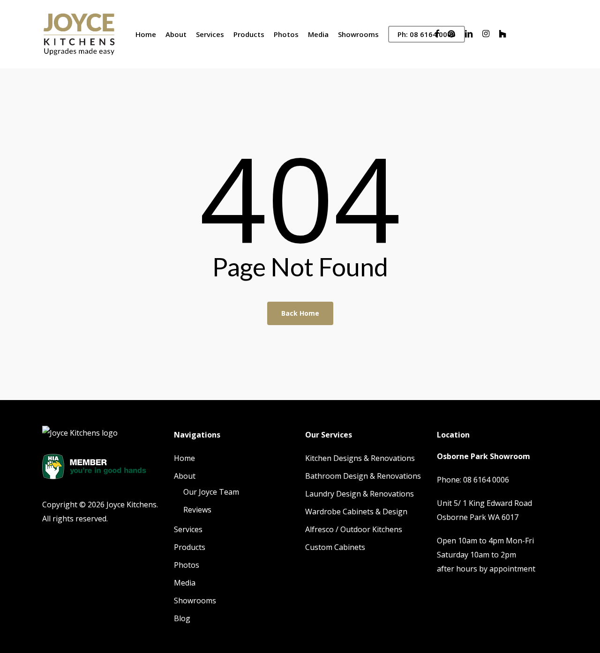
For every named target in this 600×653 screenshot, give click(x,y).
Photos (186, 565)
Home (184, 458)
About (184, 476)
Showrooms (195, 600)
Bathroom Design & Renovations (363, 476)
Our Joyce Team (211, 492)
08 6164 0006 (486, 480)
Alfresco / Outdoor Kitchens (353, 529)
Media (184, 583)
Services (188, 529)
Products (189, 547)
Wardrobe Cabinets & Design (356, 511)
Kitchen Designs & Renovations (360, 458)
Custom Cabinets (335, 547)
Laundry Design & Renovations (359, 494)
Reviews (197, 510)
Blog (182, 618)
